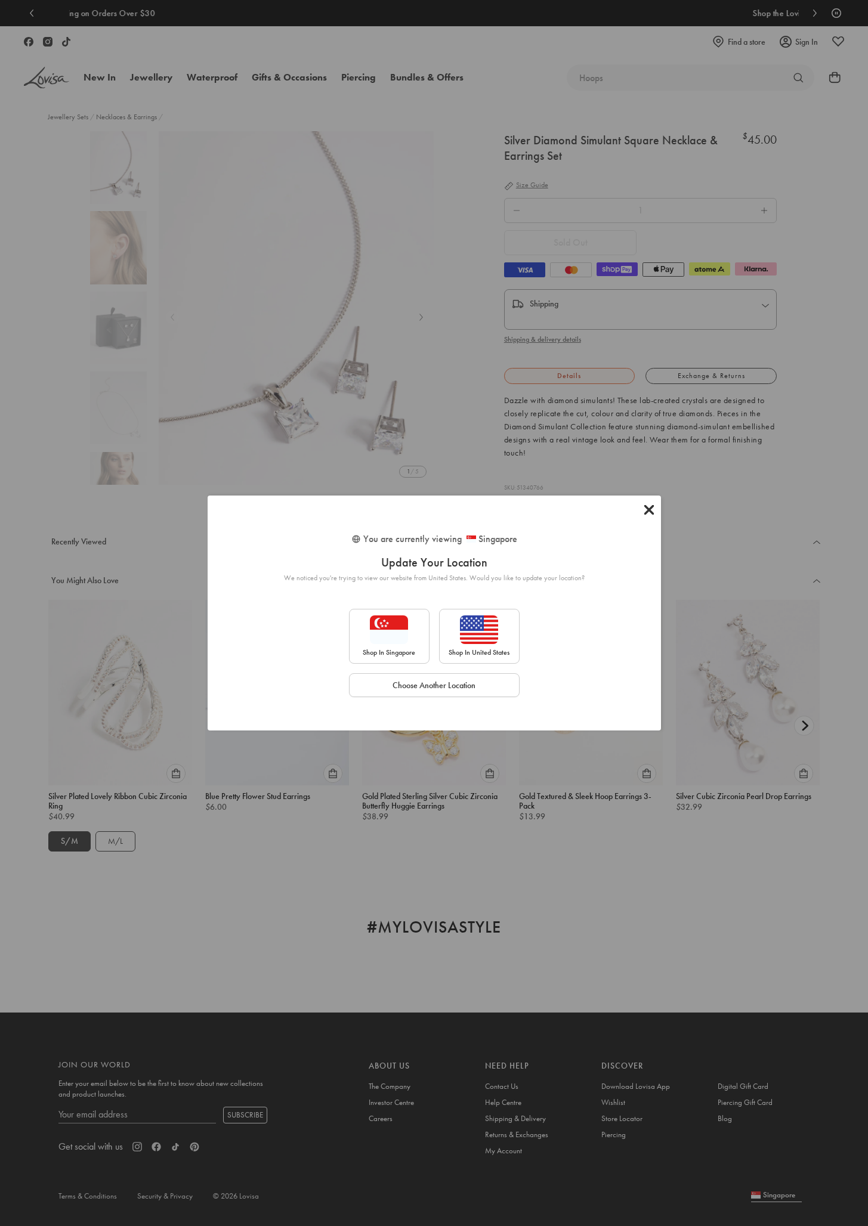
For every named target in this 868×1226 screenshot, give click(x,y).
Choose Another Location (434, 685)
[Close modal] (649, 510)
